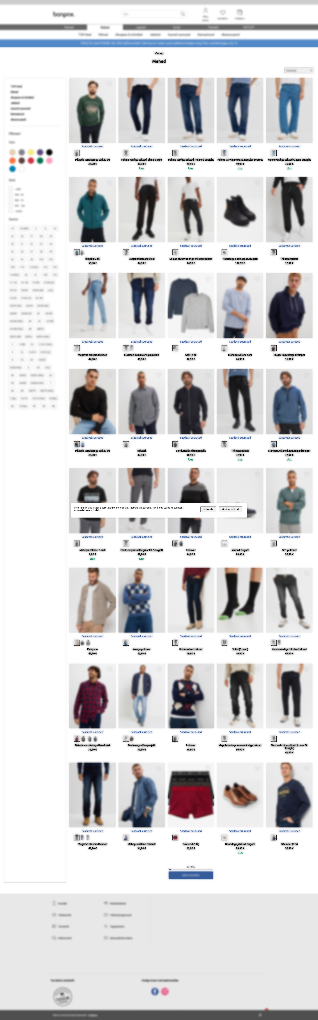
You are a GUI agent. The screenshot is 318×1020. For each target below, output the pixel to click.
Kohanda (208, 509)
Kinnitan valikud (230, 509)
